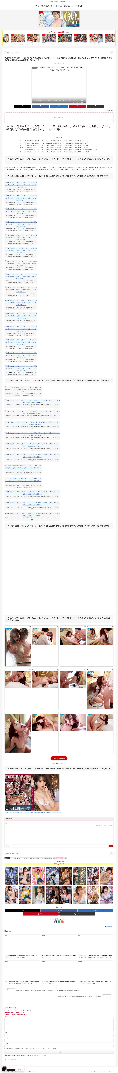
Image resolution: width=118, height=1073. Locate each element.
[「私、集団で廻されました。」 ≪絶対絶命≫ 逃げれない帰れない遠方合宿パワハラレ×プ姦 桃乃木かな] (52, 876)
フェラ (19, 858)
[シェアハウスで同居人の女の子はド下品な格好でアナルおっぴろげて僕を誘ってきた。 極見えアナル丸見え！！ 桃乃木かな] (93, 894)
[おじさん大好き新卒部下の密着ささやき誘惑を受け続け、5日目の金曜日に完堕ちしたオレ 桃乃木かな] (25, 876)
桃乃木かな (60, 858)
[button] (95, 106)
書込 (111, 845)
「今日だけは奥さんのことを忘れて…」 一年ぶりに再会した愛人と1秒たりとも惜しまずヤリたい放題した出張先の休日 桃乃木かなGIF (54, 143)
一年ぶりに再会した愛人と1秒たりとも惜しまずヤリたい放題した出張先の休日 (37, 858)
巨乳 (55, 858)
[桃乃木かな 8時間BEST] (38, 876)
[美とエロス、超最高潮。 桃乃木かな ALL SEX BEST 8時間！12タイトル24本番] (65, 894)
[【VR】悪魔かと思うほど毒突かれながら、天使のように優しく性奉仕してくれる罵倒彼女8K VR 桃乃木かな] (11, 876)
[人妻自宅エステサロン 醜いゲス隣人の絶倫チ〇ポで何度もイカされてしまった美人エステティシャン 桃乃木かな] (52, 894)
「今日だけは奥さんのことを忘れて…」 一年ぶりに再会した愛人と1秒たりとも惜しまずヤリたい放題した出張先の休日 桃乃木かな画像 (54, 145)
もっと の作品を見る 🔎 (59, 763)
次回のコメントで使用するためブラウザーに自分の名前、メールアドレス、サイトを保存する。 (32, 1048)
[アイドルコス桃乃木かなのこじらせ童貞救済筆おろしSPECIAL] (11, 894)
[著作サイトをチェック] (55, 921)
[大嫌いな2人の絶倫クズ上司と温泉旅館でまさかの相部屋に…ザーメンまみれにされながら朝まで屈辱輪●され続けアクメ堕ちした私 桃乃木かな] (65, 876)
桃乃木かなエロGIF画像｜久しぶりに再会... (105, 825)
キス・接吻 (14, 858)
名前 (6, 1033)
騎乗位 (66, 858)
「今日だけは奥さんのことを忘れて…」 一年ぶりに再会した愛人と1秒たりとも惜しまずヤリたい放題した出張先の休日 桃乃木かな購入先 (55, 152)
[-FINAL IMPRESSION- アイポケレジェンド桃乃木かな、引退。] (38, 894)
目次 (57, 137)
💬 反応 (19, 1069)
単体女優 (7, 858)
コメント (8, 1016)
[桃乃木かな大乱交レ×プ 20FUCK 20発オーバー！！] (79, 876)
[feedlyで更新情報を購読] (59, 921)
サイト (6, 1043)
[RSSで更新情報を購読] (62, 921)
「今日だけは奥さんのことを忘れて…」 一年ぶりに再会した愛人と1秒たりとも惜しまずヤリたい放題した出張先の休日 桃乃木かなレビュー (55, 140)
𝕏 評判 (11, 1069)
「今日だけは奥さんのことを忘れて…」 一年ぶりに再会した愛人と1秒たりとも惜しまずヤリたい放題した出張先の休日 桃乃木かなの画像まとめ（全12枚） (59, 149)
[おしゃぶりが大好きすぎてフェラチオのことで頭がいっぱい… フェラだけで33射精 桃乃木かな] (106, 876)
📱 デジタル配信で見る (59, 758)
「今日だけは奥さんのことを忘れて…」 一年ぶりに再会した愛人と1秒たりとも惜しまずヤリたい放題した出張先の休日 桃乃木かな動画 (54, 147)
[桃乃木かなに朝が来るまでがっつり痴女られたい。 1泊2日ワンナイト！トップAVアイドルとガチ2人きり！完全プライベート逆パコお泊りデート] (25, 894)
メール (6, 1038)
